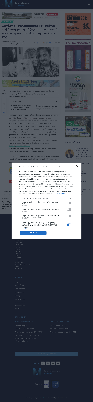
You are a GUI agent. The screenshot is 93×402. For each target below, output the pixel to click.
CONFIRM (33, 233)
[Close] (78, 167)
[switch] (69, 203)
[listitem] (46, 198)
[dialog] (46, 201)
